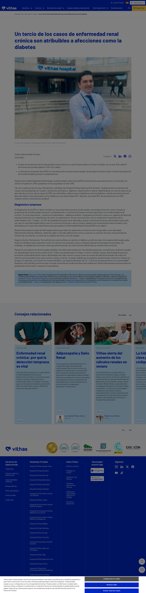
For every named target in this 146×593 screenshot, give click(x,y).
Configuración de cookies (111, 579)
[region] (73, 584)
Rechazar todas (112, 585)
